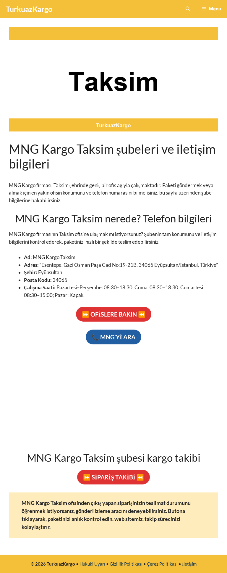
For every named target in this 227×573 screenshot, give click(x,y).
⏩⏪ (113, 477)
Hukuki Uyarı (92, 563)
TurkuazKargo (29, 8)
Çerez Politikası (162, 563)
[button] (188, 9)
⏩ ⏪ (113, 314)
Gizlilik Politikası (126, 563)
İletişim (189, 563)
